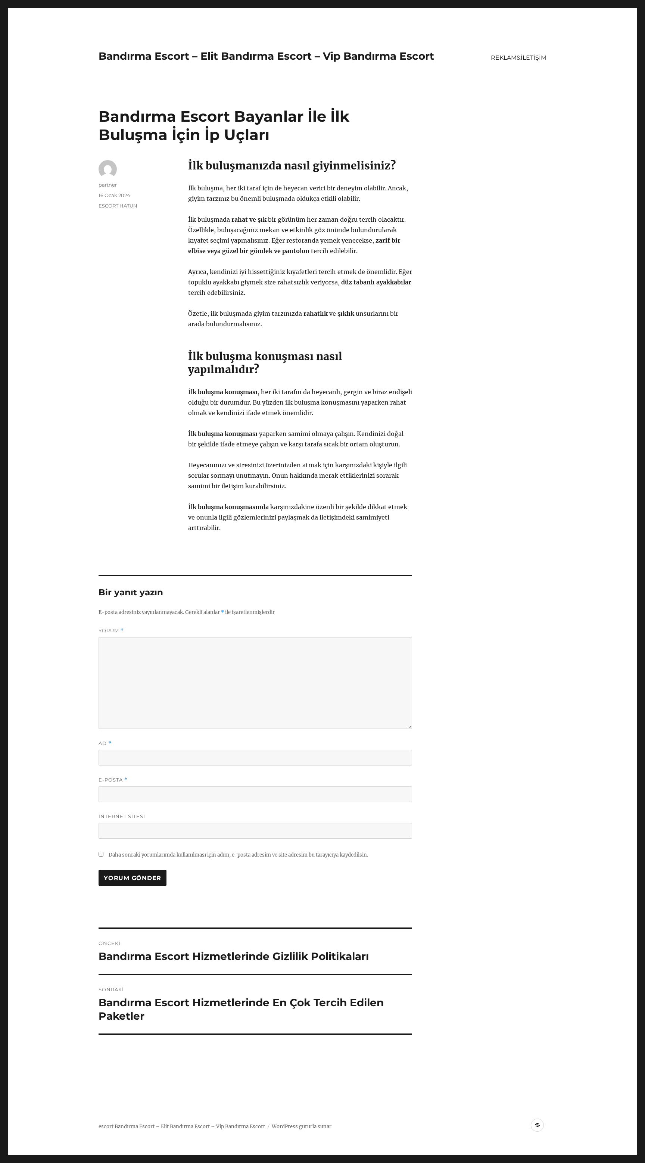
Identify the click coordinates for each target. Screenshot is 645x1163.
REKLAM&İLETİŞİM (518, 57)
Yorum (111, 630)
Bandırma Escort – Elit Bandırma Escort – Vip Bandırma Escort (266, 56)
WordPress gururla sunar (301, 1126)
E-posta (113, 780)
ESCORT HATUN (118, 206)
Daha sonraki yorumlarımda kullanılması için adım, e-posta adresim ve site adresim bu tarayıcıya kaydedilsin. (238, 855)
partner (108, 185)
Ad (105, 743)
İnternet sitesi (122, 816)
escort (106, 1126)
